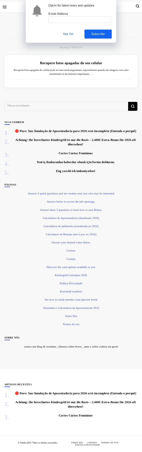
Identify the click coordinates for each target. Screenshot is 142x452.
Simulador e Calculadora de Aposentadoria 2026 (71, 307)
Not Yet (68, 34)
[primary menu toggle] (4, 7)
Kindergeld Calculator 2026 (71, 275)
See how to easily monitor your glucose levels (71, 299)
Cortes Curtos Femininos (76, 153)
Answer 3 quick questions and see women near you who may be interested (71, 193)
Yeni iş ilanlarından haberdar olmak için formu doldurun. (76, 162)
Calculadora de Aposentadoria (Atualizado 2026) (71, 218)
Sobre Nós (71, 316)
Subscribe (98, 34)
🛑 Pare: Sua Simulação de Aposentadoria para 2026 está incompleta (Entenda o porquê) (75, 131)
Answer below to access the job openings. (71, 201)
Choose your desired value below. (71, 242)
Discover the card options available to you (71, 267)
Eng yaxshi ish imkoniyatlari (75, 171)
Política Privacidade (71, 283)
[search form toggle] (137, 7)
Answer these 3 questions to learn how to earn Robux (71, 209)
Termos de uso (71, 324)
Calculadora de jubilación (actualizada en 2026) (71, 226)
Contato (71, 250)
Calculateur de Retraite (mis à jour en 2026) (71, 234)
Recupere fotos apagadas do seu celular (71, 63)
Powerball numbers (71, 291)
